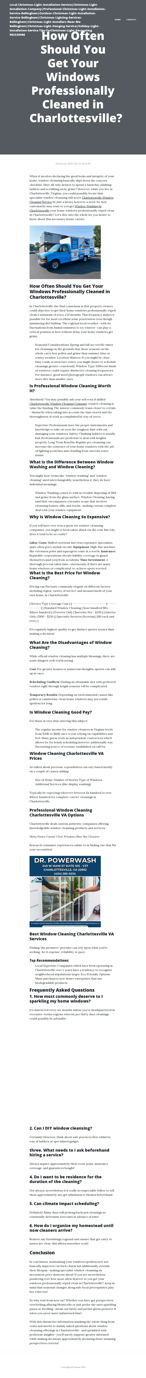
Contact (131, 19)
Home (118, 19)
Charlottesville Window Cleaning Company (58, 403)
